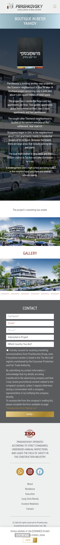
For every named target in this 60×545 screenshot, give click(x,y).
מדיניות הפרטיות (22, 535)
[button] (55, 6)
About (30, 484)
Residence (30, 489)
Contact (30, 508)
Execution (30, 494)
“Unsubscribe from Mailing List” (21, 408)
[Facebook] (40, 471)
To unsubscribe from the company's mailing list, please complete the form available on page (29, 404)
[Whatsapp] (20, 471)
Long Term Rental (30, 498)
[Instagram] (30, 471)
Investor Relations (30, 503)
